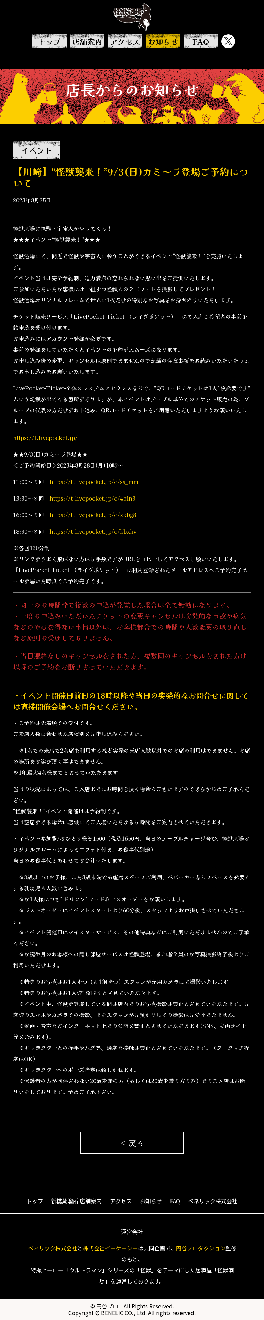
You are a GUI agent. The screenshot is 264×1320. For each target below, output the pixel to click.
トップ (49, 41)
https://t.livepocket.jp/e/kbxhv (93, 531)
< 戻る (132, 1143)
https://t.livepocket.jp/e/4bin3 (92, 498)
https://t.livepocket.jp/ (45, 437)
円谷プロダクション (201, 1248)
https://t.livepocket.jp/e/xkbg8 (93, 515)
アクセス (125, 41)
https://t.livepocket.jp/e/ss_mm (94, 482)
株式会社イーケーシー (110, 1248)
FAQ (200, 41)
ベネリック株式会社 (213, 1201)
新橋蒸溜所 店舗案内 (76, 1201)
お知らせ (163, 41)
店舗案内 (87, 41)
